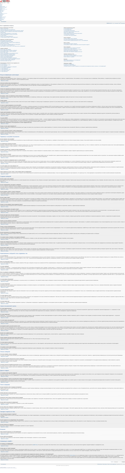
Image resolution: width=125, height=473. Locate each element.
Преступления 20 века (2, 18)
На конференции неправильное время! (6, 41)
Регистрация (116, 23)
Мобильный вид (99, 464)
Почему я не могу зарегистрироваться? (6, 36)
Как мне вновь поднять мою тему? (5, 60)
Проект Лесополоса (2, 10)
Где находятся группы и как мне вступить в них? (71, 31)
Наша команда (105, 464)
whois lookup (72, 455)
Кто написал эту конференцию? (69, 64)
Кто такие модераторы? (67, 29)
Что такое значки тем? (4, 71)
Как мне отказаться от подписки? (69, 56)
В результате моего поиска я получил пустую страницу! (73, 49)
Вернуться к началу (4, 80)
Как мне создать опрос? (4, 52)
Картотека (1, 5)
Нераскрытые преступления (3, 7)
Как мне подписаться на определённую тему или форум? (73, 55)
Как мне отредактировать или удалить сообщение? (8, 50)
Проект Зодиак (1, 11)
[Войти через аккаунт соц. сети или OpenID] (122, 23)
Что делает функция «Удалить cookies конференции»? (9, 37)
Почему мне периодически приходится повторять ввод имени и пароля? (12, 30)
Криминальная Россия (2, 17)
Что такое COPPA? (3, 35)
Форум (1, 20)
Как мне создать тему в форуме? (5, 49)
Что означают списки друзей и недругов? (70, 43)
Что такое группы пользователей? (69, 30)
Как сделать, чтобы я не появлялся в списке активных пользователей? (11, 31)
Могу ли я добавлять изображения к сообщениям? (8, 66)
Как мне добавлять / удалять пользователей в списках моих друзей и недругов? (77, 44)
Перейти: (112, 461)
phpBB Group (35, 444)
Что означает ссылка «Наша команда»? (70, 35)
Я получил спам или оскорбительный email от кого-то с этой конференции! (76, 40)
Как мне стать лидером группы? (69, 32)
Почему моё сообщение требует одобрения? (7, 59)
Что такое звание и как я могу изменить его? (7, 45)
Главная (1, 4)
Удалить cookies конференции (111, 464)
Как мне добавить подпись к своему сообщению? (8, 51)
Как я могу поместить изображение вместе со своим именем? (10, 44)
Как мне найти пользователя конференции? (71, 50)
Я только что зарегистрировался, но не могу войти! (8, 33)
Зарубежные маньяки (2, 6)
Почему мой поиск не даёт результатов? (70, 48)
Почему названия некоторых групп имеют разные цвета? (73, 33)
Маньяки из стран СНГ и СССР (3, 9)
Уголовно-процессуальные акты (3, 13)
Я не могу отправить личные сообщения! (70, 38)
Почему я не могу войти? (4, 28)
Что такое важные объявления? (5, 67)
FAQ (113, 23)
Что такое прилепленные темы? (5, 69)
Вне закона (1, 15)
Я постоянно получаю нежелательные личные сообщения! (73, 39)
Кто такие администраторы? (68, 28)
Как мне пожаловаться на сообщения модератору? (8, 57)
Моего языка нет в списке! (4, 43)
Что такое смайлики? (3, 65)
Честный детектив (2, 19)
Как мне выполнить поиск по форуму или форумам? (72, 47)
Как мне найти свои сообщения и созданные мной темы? (73, 51)
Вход (119, 23)
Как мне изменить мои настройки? (5, 40)
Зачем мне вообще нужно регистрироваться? (7, 29)
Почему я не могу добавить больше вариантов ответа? (9, 53)
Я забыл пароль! (3, 32)
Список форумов (3, 21)
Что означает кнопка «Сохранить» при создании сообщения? (10, 58)
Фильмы (1, 16)
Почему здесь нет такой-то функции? (70, 65)
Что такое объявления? (4, 68)
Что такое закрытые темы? (4, 70)
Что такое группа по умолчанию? (69, 34)
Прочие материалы (2, 14)
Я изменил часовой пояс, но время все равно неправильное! (10, 42)
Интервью (1, 12)
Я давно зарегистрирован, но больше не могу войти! (8, 34)
